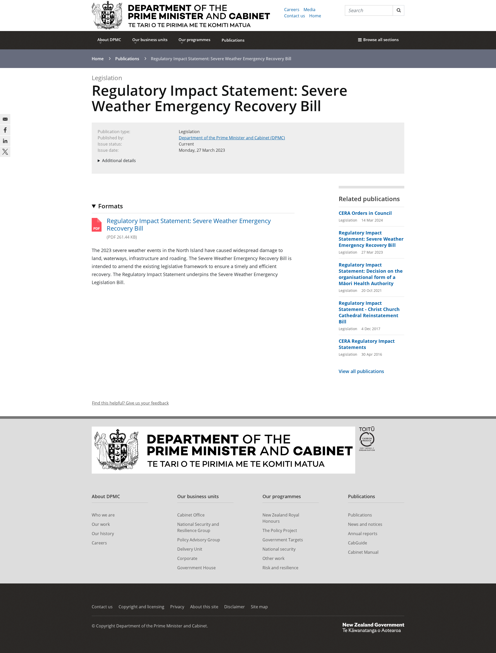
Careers (291, 9)
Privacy (177, 607)
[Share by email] (5, 119)
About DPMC (109, 39)
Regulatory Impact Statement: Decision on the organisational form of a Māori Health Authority (371, 274)
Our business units (149, 39)
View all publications (361, 371)
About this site (204, 607)
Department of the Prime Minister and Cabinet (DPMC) (232, 138)
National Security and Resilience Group (198, 527)
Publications (233, 40)
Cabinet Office (191, 515)
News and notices (365, 524)
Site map (259, 607)
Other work (273, 558)
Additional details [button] (119, 160)
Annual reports (362, 533)
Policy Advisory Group (198, 540)
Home (315, 16)
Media (309, 9)
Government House (196, 568)
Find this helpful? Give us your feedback (130, 403)
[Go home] (181, 15)
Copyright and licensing (141, 607)
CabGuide (357, 543)
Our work (101, 524)
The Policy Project (279, 530)
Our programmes (194, 39)
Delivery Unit (189, 549)
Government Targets (282, 540)
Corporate (187, 558)
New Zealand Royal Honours (280, 518)
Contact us (294, 16)
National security (279, 549)
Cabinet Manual (363, 552)
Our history (103, 533)
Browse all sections (381, 39)
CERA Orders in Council (365, 213)
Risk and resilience (280, 568)
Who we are (103, 515)
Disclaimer (234, 607)
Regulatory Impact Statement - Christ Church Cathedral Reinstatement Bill (369, 312)
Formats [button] (110, 206)
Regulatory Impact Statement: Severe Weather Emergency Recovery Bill (189, 224)
